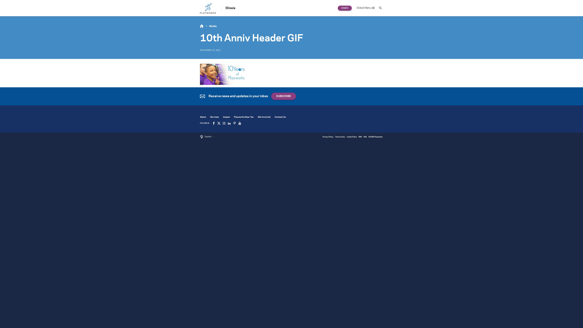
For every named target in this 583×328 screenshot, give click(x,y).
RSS (360, 137)
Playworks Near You (244, 117)
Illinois (230, 8)
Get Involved (264, 117)
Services (214, 117)
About (203, 117)
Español (208, 137)
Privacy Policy (328, 137)
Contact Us (280, 117)
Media (213, 26)
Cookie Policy (352, 137)
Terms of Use (340, 137)
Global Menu (364, 8)
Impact (226, 117)
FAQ (365, 137)
